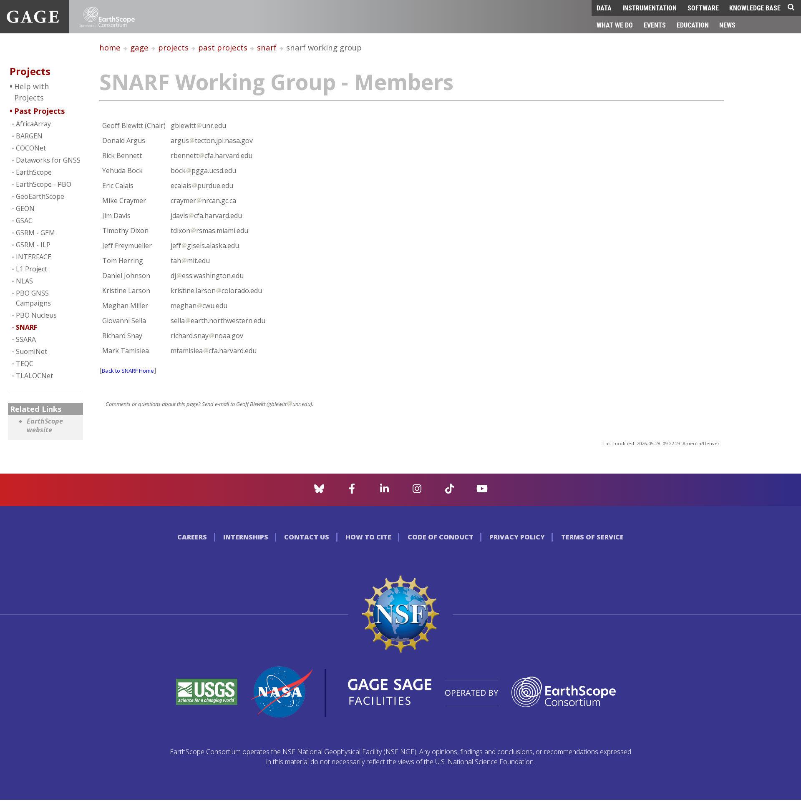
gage (139, 47)
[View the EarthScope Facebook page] (352, 491)
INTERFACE (33, 256)
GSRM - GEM (35, 232)
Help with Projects (31, 92)
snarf (267, 47)
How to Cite (368, 537)
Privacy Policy (517, 537)
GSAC (24, 220)
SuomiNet (31, 351)
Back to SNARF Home (128, 370)
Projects (30, 71)
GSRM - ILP (33, 244)
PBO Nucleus (36, 315)
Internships (245, 537)
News (727, 24)
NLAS (24, 281)
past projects (222, 47)
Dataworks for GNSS (48, 160)
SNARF (26, 327)
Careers (192, 537)
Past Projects (39, 111)
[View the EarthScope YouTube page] (482, 491)
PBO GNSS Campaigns (33, 298)
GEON (25, 208)
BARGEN (29, 135)
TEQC (24, 363)
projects (173, 47)
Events (655, 24)
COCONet (31, 148)
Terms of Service (592, 537)
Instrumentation (649, 7)
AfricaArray (33, 123)
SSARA (26, 339)
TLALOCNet (34, 375)
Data (604, 7)
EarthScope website (45, 426)
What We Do (615, 24)
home (110, 47)
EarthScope (34, 172)
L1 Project (31, 268)
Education (693, 24)
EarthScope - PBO (43, 184)
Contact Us (306, 537)
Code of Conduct (441, 537)
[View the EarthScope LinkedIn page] (384, 491)
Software (703, 7)
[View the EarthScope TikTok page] (449, 491)
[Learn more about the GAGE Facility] (33, 20)
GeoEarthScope (40, 196)
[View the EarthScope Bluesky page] (319, 491)
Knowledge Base (755, 7)
